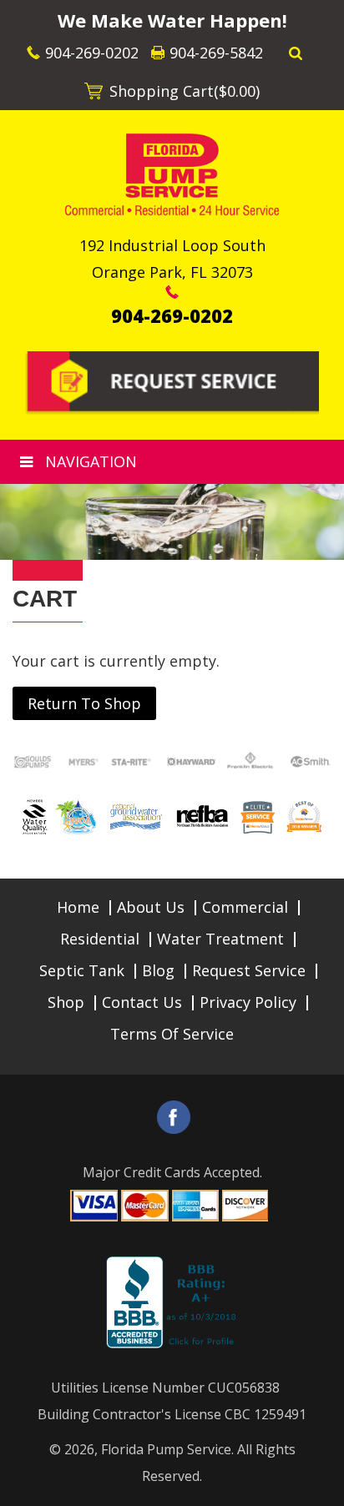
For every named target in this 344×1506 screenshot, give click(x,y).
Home (78, 907)
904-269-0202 (92, 53)
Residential (99, 939)
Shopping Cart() (184, 91)
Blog (158, 970)
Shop (66, 1002)
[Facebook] (173, 1117)
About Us (151, 907)
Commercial (245, 907)
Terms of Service (172, 1034)
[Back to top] (318, 1484)
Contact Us (142, 1002)
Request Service (249, 970)
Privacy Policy (248, 1002)
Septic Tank (81, 970)
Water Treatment (220, 939)
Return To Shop (84, 703)
